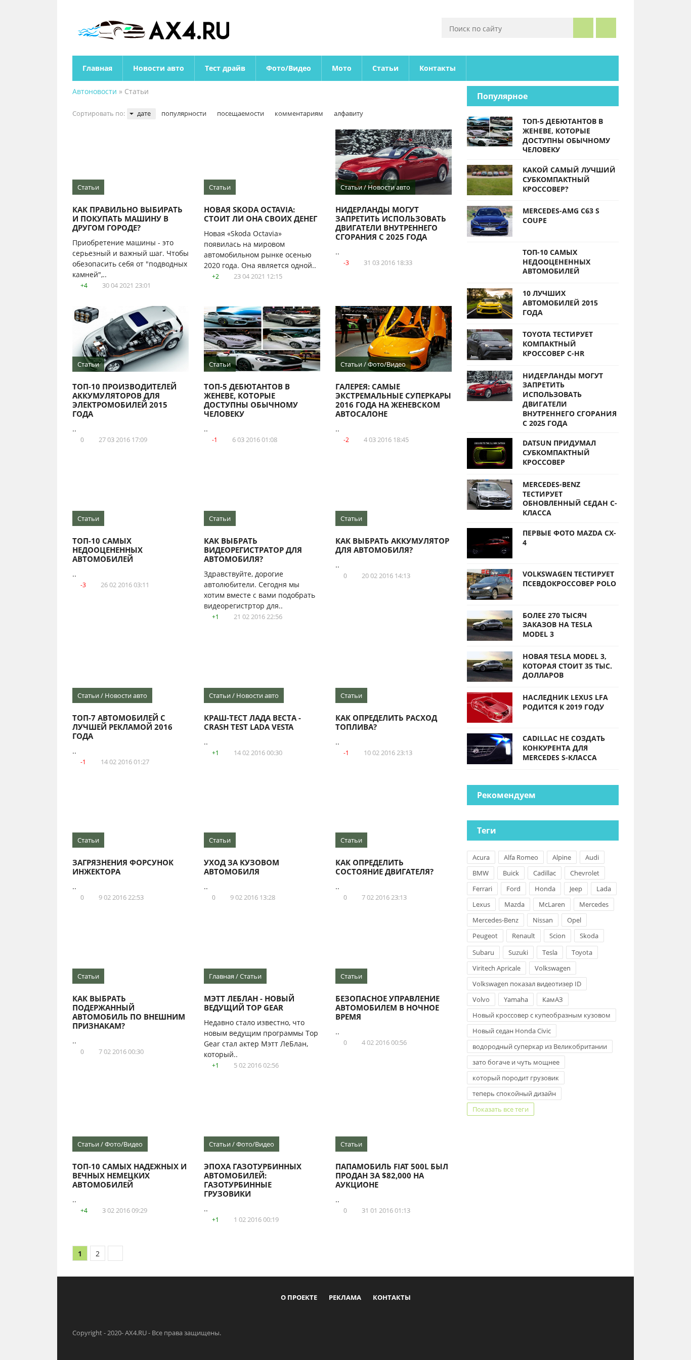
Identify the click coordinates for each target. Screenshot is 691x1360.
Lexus (481, 904)
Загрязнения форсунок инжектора (123, 866)
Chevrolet (584, 873)
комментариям (299, 113)
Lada (603, 888)
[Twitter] (337, 1320)
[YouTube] (387, 1320)
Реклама (345, 1297)
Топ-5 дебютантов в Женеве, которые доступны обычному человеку (251, 400)
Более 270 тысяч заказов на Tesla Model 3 (557, 624)
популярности (183, 113)
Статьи (385, 68)
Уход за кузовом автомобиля (241, 866)
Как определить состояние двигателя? (384, 866)
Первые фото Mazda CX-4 (569, 537)
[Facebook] (304, 1320)
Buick (511, 873)
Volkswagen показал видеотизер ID (526, 983)
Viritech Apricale (496, 968)
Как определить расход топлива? (386, 722)
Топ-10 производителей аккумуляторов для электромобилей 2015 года (124, 400)
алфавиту (348, 113)
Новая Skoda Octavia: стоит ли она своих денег (260, 214)
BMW (480, 873)
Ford (513, 888)
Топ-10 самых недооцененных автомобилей (107, 550)
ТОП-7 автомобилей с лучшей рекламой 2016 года (122, 727)
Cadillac (544, 873)
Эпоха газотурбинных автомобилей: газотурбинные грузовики (252, 1180)
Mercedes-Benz (495, 920)
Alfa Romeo (521, 857)
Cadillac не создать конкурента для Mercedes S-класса (564, 747)
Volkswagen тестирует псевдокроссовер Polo (569, 578)
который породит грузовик (515, 1077)
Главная (97, 68)
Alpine (561, 857)
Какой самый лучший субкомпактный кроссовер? (569, 179)
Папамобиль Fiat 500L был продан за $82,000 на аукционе (391, 1175)
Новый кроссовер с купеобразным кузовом (541, 1015)
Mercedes (594, 904)
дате (144, 113)
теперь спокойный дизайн (514, 1093)
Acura (481, 857)
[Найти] (583, 28)
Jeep (576, 888)
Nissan (543, 920)
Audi (592, 857)
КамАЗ (552, 999)
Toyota (582, 952)
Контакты (437, 68)
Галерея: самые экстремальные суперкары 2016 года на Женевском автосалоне (393, 400)
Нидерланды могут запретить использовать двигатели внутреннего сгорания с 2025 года (390, 223)
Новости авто (158, 68)
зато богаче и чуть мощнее (515, 1062)
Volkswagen (553, 968)
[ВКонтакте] (320, 1320)
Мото (342, 68)
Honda (545, 888)
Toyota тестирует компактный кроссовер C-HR (558, 343)
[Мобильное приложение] (287, 1320)
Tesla (549, 952)
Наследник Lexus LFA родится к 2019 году (565, 702)
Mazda (514, 904)
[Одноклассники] (354, 1320)
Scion (557, 935)
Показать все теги (500, 1109)
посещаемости (240, 113)
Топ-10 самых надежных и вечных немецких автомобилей (129, 1175)
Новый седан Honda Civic (511, 1030)
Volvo (481, 999)
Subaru (483, 952)
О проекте (299, 1297)
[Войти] (606, 28)
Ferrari (482, 888)
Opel (574, 920)
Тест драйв (225, 68)
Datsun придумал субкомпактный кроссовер (559, 452)
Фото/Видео (288, 68)
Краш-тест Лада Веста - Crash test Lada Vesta (252, 722)
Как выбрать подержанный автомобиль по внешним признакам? (128, 1012)
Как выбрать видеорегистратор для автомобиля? (253, 550)
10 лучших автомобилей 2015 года (560, 302)
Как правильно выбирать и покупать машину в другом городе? (127, 218)
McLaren (552, 904)
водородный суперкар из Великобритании (539, 1046)
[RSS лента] (404, 1320)
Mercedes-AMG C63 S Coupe (561, 215)
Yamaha (516, 999)
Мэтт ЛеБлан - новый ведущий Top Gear (249, 1003)
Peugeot (485, 935)
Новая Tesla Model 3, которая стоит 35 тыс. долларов (567, 665)
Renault (523, 935)
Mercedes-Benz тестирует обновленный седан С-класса (570, 498)
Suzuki (518, 952)
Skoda (589, 935)
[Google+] (370, 1320)
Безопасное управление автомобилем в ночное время (387, 1007)
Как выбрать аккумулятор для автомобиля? (392, 545)
